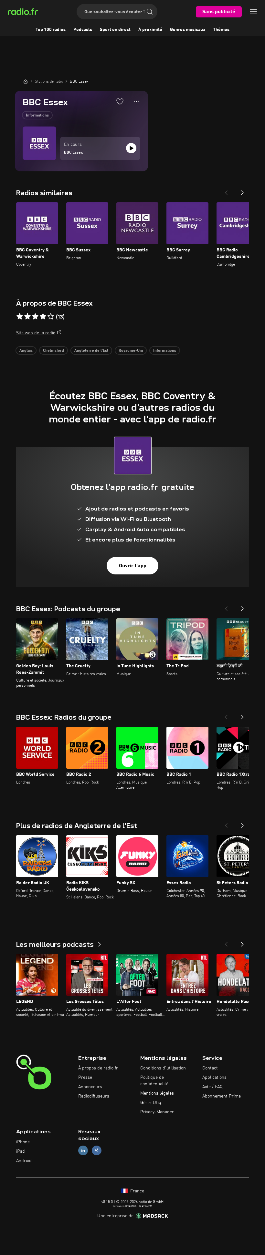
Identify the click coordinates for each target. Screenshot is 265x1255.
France (136, 1191)
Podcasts (82, 29)
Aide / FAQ (212, 1087)
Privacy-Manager (157, 1112)
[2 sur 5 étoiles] (27, 316)
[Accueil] (25, 81)
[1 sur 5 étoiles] (20, 316)
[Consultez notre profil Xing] (96, 1150)
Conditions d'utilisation (163, 1068)
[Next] (242, 190)
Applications (214, 1077)
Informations (37, 115)
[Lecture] (131, 148)
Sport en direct (115, 29)
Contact (210, 1068)
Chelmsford (53, 351)
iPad (20, 1151)
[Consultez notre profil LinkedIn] (83, 1150)
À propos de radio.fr (98, 1068)
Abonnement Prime (221, 1096)
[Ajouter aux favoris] (120, 101)
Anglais (26, 351)
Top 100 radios (51, 29)
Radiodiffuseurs (93, 1096)
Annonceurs (90, 1087)
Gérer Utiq (150, 1102)
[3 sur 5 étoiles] (35, 316)
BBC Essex (73, 153)
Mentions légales (157, 1093)
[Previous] (226, 190)
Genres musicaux (187, 29)
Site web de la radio (35, 333)
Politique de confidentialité (154, 1080)
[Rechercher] (150, 11)
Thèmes (221, 29)
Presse (85, 1077)
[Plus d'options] (136, 102)
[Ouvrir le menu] (253, 11)
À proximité (150, 29)
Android (24, 1161)
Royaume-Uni (131, 351)
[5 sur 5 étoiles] (51, 316)
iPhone (23, 1142)
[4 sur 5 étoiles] (43, 316)
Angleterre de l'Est (91, 351)
